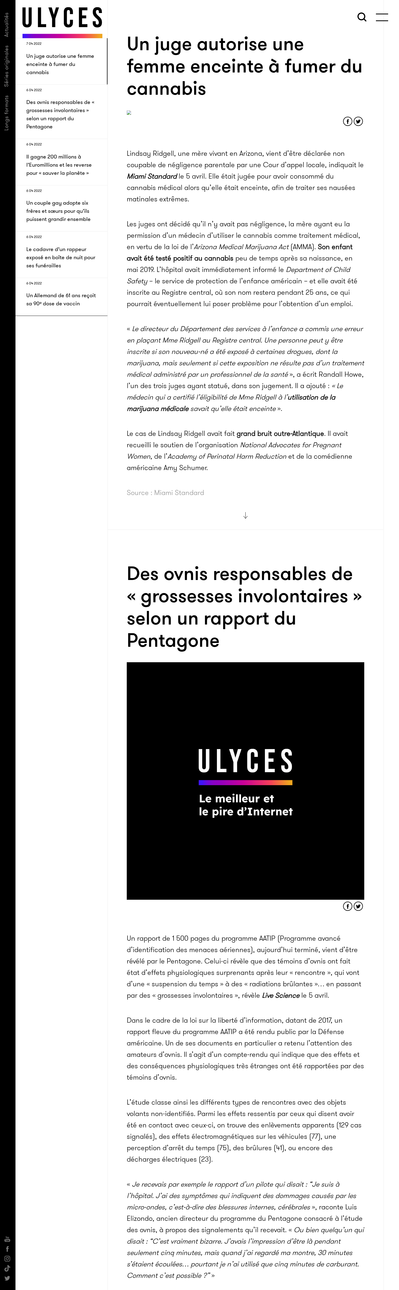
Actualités (6, 24)
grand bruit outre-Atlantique (280, 434)
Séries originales (6, 66)
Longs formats (6, 113)
